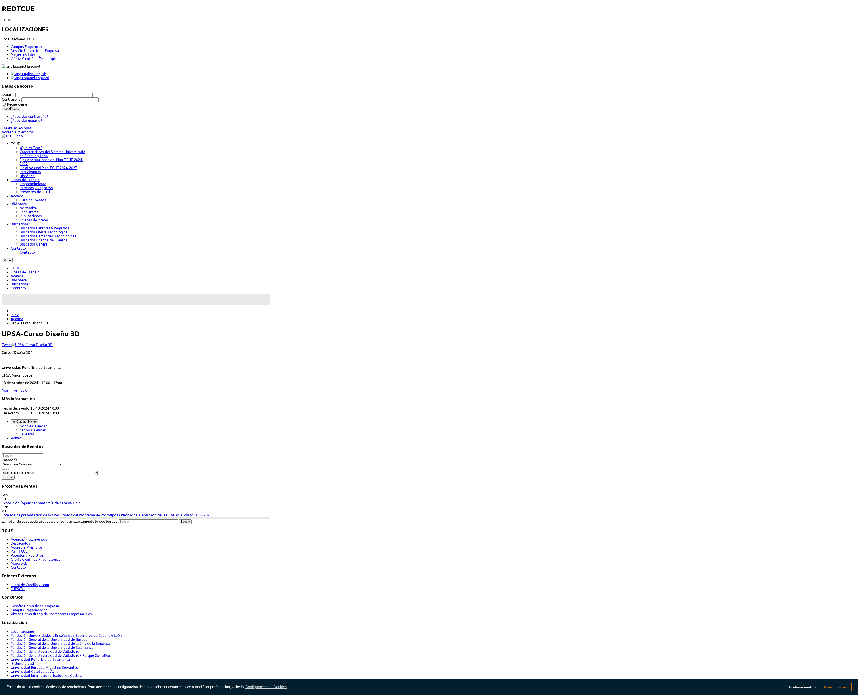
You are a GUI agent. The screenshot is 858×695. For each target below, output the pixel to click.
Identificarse (11, 108)
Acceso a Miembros (18, 132)
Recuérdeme (17, 104)
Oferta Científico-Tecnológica (35, 59)
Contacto (18, 288)
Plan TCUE (19, 551)
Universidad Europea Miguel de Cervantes (44, 668)
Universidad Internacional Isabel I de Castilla (46, 676)
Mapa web (19, 563)
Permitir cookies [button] (836, 687)
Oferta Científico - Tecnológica (36, 559)
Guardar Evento (26, 421)
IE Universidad (22, 664)
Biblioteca (19, 280)
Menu (7, 260)
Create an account (16, 128)
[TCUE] (12, 136)
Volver (16, 438)
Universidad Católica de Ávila (34, 672)
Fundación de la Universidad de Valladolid (45, 651)
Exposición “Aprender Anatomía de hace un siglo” (42, 503)
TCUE (15, 268)
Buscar (185, 521)
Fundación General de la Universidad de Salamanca (52, 647)
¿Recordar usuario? (26, 121)
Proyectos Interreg (25, 55)
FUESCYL (18, 589)
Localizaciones (23, 631)
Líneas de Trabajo (25, 272)
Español (42, 78)
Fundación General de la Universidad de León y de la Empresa (60, 643)
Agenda (17, 276)
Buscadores (20, 284)
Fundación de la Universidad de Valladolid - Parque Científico (60, 655)
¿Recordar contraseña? (29, 116)
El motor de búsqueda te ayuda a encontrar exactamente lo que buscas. (60, 521)
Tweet (7, 345)
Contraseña (11, 99)
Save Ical (27, 434)
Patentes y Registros (27, 555)
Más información (15, 390)
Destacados (20, 543)
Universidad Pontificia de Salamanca (40, 660)
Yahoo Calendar (33, 430)
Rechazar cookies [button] (802, 687)
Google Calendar (33, 426)
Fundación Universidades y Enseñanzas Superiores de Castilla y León (66, 635)
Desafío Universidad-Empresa (35, 51)
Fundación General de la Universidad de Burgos (49, 639)
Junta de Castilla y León (30, 585)
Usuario (8, 95)
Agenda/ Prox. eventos (29, 539)
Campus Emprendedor (29, 47)
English (40, 74)
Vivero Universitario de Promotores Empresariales (51, 614)
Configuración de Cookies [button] (266, 687)
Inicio (15, 315)
